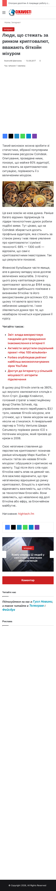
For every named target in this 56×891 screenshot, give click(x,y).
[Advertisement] (28, 100)
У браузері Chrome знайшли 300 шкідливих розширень (28, 557)
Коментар (28, 580)
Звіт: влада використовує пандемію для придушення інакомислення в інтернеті (27, 339)
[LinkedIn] (16, 136)
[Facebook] (5, 136)
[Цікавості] (20, 12)
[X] (11, 136)
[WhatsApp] (22, 136)
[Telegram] (28, 136)
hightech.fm (26, 513)
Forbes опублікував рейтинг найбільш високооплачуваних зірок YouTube (28, 361)
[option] (28, 554)
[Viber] (34, 136)
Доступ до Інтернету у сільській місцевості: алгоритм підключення (30, 375)
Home (7, 22)
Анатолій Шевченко (13, 61)
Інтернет (16, 22)
